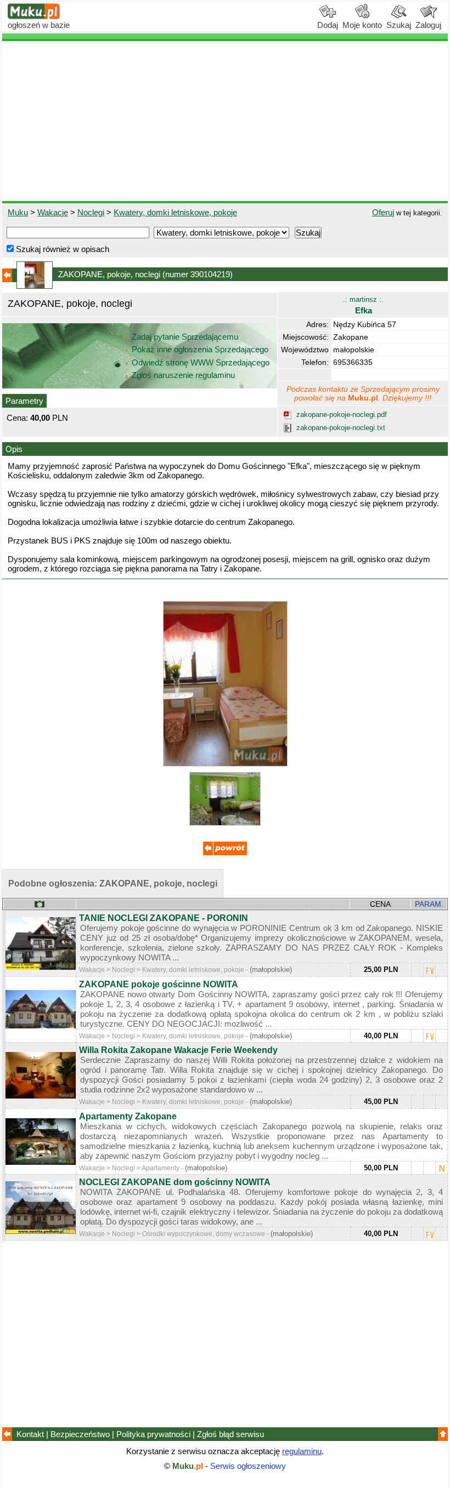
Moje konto (362, 25)
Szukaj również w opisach (61, 249)
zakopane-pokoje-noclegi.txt (340, 428)
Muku (18, 212)
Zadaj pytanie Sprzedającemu (185, 336)
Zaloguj (428, 25)
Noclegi (90, 212)
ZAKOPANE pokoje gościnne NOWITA (158, 984)
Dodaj (327, 25)
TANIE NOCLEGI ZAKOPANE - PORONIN (163, 918)
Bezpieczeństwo (80, 1434)
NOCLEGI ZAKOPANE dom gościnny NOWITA (175, 1182)
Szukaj (398, 25)
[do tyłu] (225, 852)
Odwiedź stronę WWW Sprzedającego (201, 362)
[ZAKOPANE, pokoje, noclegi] (225, 763)
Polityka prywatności (153, 1434)
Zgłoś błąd (230, 1434)
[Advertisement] (225, 121)
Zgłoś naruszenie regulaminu (182, 375)
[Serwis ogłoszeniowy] (34, 16)
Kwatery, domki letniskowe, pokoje (175, 212)
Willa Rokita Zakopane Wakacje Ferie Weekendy (178, 1050)
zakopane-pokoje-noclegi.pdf (341, 414)
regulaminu (302, 1451)
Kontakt (30, 1434)
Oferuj (383, 212)
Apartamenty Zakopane (128, 1116)
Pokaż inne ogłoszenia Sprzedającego (200, 349)
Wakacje (52, 212)
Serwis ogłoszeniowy (248, 1466)
